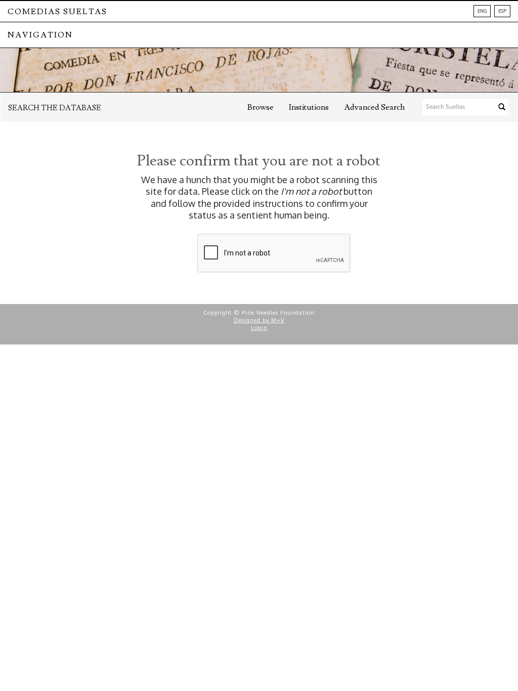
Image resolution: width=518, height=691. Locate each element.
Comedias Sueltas (57, 12)
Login (259, 327)
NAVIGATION (40, 35)
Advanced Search (374, 107)
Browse (260, 107)
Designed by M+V (259, 320)
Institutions (309, 107)
